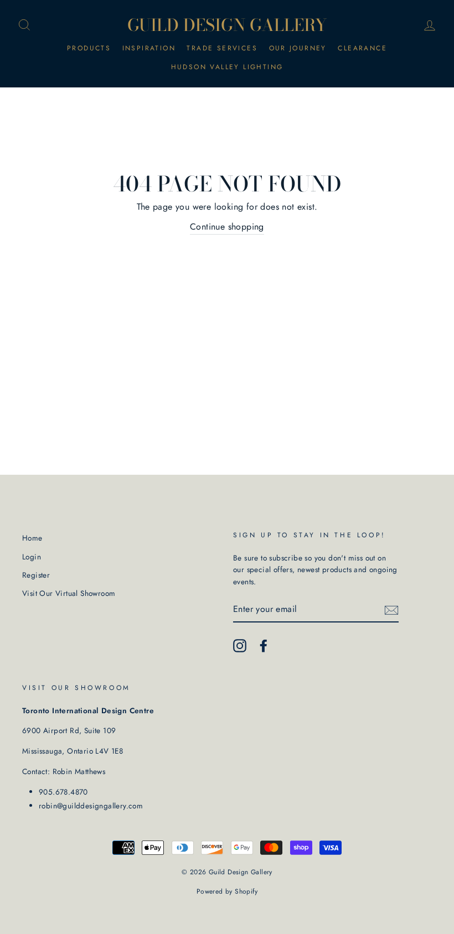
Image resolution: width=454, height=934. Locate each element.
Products (89, 48)
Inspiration (149, 48)
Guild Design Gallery (227, 25)
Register (36, 574)
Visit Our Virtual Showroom (68, 593)
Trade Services (222, 48)
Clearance (362, 48)
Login (31, 556)
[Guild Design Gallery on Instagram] (239, 645)
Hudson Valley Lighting (227, 67)
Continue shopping (227, 226)
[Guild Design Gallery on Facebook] (263, 645)
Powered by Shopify (227, 891)
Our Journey (298, 48)
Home (32, 537)
